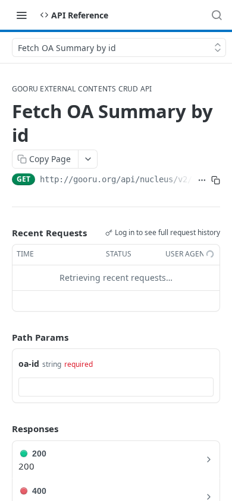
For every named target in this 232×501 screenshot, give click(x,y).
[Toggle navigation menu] (21, 14)
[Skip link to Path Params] (3, 337)
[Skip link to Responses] (3, 429)
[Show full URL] (201, 180)
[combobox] (116, 387)
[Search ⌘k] (216, 14)
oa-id (28, 363)
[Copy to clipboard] (215, 180)
